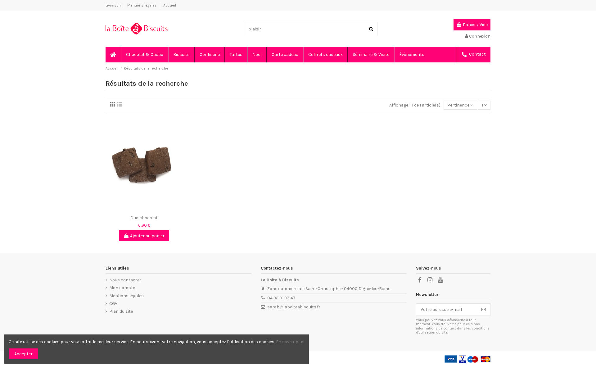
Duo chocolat (144, 217)
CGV (113, 303)
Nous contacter (125, 280)
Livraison (114, 5)
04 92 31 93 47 (281, 298)
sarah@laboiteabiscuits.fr (293, 307)
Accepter (23, 354)
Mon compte (122, 287)
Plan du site (121, 311)
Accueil (169, 5)
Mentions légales (142, 5)
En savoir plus (290, 341)
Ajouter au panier (147, 236)
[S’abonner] (483, 310)
